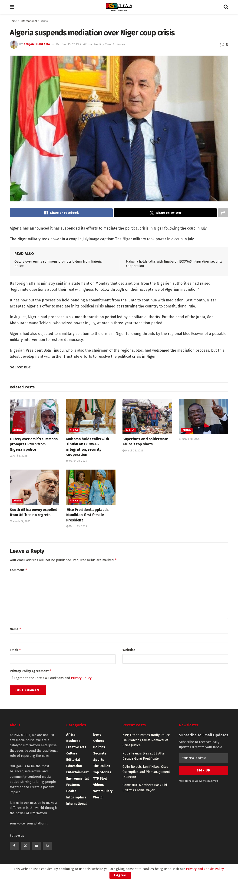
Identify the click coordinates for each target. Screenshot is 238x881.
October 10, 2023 (67, 44)
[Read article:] (203, 416)
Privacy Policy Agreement (31, 671)
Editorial (73, 760)
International (29, 21)
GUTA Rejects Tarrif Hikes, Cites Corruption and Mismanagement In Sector (146, 772)
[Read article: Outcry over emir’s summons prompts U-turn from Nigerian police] (34, 416)
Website (128, 650)
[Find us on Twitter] (25, 846)
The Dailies (101, 766)
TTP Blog (100, 779)
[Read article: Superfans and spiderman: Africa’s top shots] (147, 416)
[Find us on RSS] (47, 846)
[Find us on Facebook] (14, 846)
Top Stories (102, 772)
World (97, 797)
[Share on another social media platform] (223, 212)
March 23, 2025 (77, 526)
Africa (44, 21)
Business (73, 741)
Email (15, 650)
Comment (18, 570)
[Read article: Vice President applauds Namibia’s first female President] (91, 487)
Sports (98, 760)
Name (15, 629)
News (97, 735)
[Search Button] (226, 7)
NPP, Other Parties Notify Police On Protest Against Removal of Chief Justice (146, 740)
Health (71, 791)
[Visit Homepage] (119, 7)
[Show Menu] (12, 7)
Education (74, 766)
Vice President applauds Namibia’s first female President (87, 514)
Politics (99, 747)
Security (99, 753)
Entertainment (77, 772)
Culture (71, 753)
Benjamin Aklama (36, 44)
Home (13, 21)
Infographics (76, 797)
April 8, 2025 (19, 455)
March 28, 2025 (77, 460)
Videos (98, 785)
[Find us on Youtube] (36, 846)
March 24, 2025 (21, 521)
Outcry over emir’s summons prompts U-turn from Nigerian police (34, 444)
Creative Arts (76, 747)
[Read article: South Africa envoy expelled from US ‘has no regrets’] (34, 487)
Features (73, 785)
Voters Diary (102, 791)
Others (98, 741)
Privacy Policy (81, 678)
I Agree (120, 875)
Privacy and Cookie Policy (205, 869)
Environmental (77, 779)
